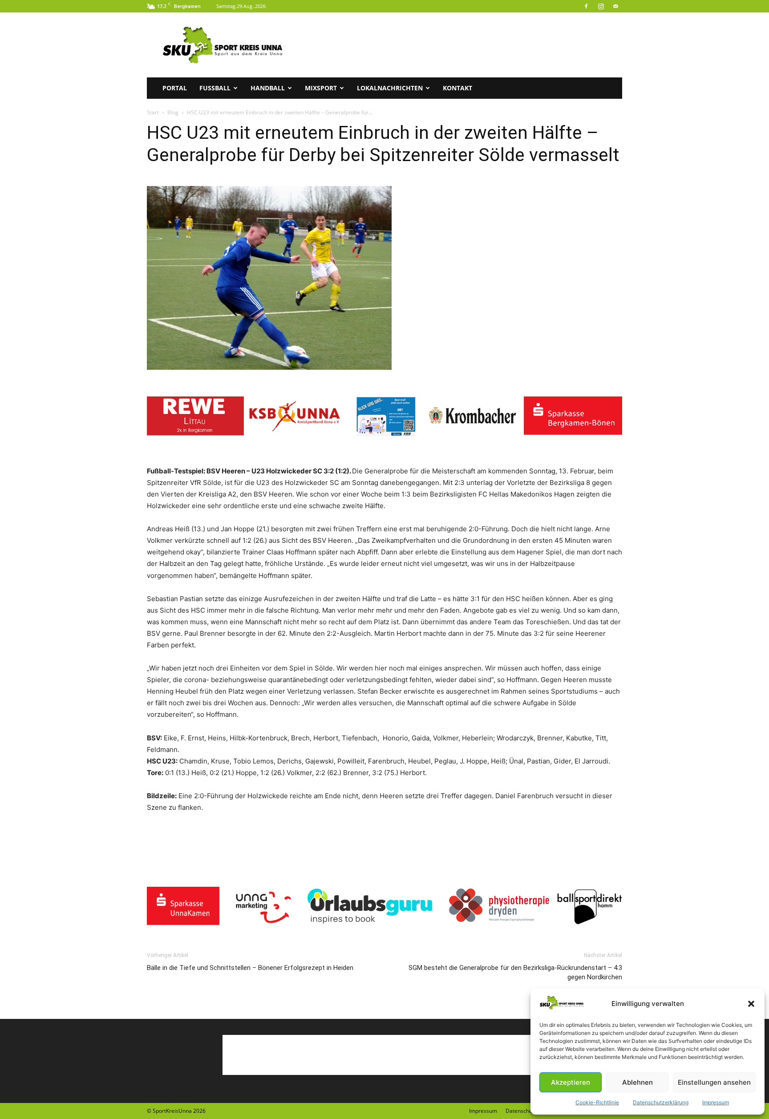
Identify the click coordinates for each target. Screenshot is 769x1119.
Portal (174, 88)
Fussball (215, 88)
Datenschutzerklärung (660, 1102)
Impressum (715, 1102)
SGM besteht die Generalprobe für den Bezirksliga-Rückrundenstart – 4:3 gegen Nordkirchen (515, 972)
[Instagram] (600, 6)
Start (153, 112)
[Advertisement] (460, 45)
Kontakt (457, 88)
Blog (172, 112)
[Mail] (615, 6)
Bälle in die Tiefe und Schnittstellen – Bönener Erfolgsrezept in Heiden (250, 968)
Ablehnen (637, 1082)
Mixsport (321, 88)
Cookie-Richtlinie (597, 1102)
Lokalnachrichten (390, 88)
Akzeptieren (570, 1082)
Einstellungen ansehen (714, 1082)
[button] (751, 1003)
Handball (268, 88)
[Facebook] (586, 6)
